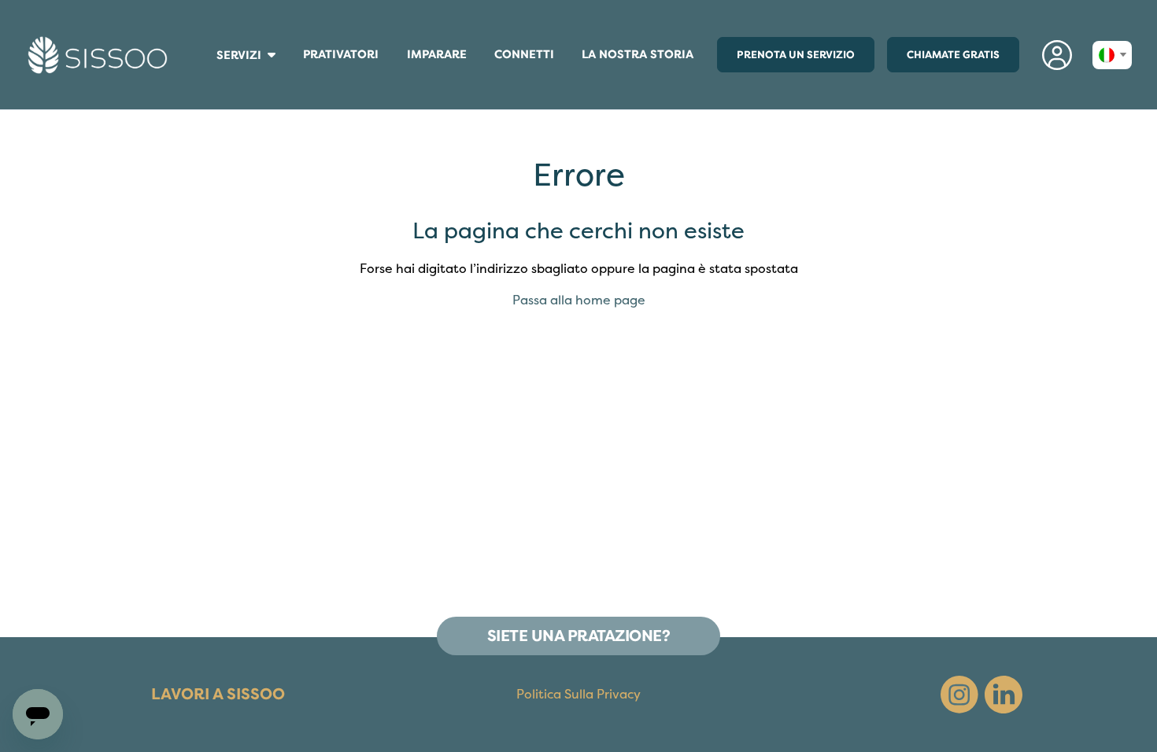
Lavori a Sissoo (218, 694)
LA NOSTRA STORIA (637, 54)
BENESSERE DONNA (209, 71)
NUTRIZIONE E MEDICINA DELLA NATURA (213, 83)
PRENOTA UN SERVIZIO (796, 54)
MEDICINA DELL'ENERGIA (211, 77)
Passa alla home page (578, 300)
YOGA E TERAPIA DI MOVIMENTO (213, 95)
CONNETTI (524, 57)
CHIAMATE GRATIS (953, 54)
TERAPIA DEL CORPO (210, 74)
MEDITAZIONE (208, 80)
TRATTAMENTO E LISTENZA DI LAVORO (212, 88)
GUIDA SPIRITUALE (209, 92)
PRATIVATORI (341, 57)
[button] (1057, 55)
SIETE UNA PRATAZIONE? (579, 636)
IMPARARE (443, 57)
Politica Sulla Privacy (578, 694)
